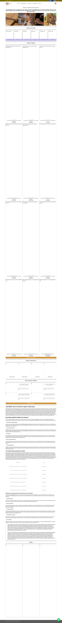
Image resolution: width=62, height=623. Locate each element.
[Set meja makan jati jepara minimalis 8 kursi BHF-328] (47, 159)
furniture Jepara (53, 410)
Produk (29, 3)
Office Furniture (24, 376)
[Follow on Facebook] (49, 0)
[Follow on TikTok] (52, 0)
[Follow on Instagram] (51, 0)
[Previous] (8, 33)
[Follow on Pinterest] (55, 0)
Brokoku (7, 500)
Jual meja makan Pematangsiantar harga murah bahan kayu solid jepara (24, 394)
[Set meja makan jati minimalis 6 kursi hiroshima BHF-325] (47, 237)
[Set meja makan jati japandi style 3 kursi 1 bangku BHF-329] (31, 159)
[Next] (54, 33)
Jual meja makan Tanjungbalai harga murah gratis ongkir (49, 384)
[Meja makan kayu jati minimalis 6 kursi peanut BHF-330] (14, 159)
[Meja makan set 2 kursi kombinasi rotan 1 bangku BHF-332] (31, 81)
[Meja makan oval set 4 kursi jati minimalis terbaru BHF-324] (14, 315)
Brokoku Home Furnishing (36, 537)
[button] (58, 619)
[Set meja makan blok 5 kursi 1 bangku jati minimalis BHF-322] (47, 315)
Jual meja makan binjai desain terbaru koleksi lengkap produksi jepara (49, 394)
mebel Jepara (38, 408)
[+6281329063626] (11, 0)
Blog (39, 3)
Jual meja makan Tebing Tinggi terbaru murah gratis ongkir (24, 384)
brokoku (39, 525)
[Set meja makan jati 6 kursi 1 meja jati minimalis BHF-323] (31, 315)
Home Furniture (12, 376)
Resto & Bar (37, 376)
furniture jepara (22, 452)
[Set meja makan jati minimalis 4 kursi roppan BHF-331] (47, 81)
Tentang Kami (23, 3)
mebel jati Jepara (41, 414)
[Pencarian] (55, 3)
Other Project (50, 376)
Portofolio (35, 3)
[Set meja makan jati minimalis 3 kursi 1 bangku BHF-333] (14, 81)
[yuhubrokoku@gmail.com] (7, 0)
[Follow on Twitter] (54, 0)
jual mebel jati (12, 494)
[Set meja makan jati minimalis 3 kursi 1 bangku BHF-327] (14, 237)
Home (18, 3)
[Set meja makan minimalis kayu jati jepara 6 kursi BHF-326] (31, 237)
